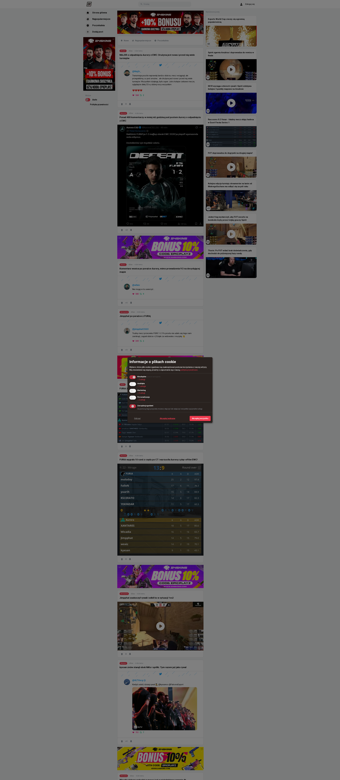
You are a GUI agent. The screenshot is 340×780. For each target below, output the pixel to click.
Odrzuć (137, 418)
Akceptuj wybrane (167, 418)
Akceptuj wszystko (200, 418)
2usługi (141, 379)
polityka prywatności (188, 370)
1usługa (141, 386)
